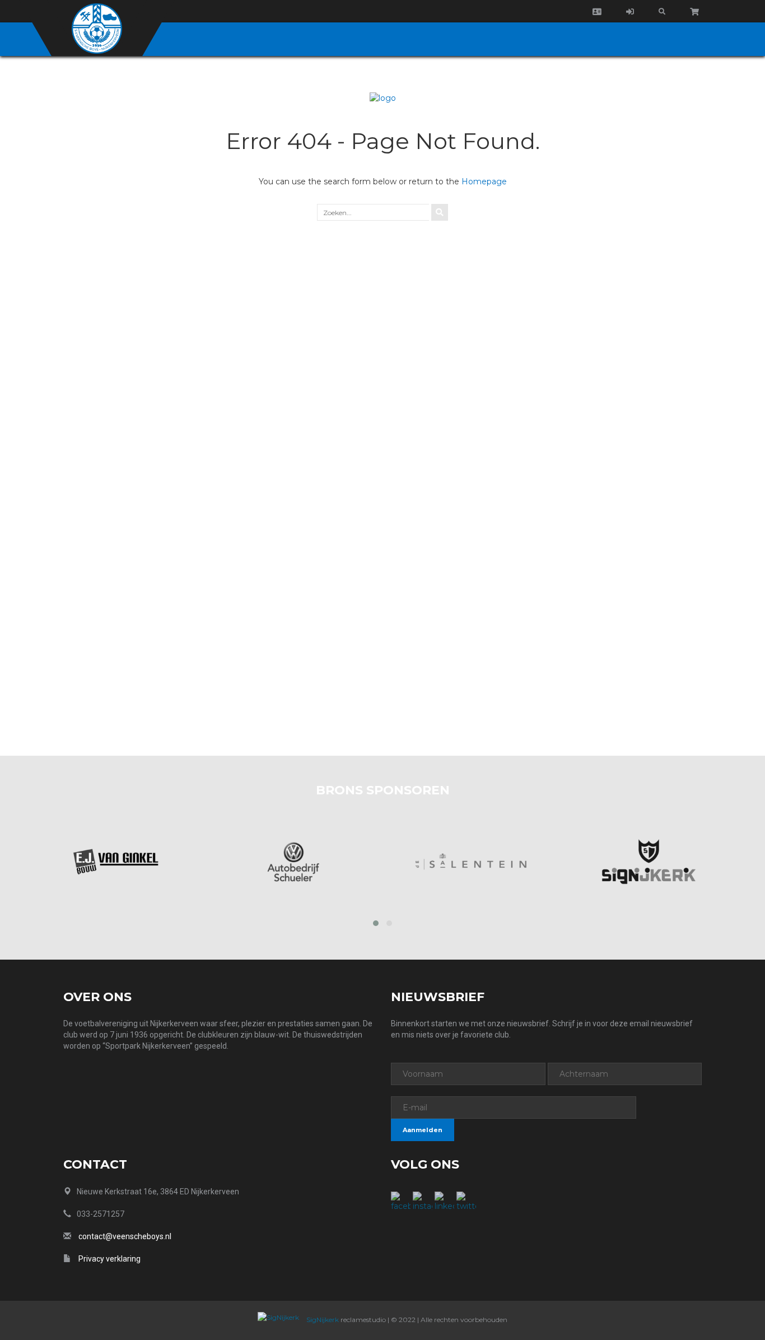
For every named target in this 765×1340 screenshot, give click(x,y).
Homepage (484, 181)
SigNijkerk (322, 1319)
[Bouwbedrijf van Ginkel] (115, 862)
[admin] (630, 12)
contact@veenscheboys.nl (124, 1236)
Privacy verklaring (109, 1258)
